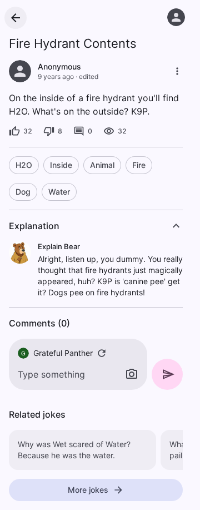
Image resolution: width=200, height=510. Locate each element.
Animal (102, 165)
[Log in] (176, 17)
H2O (24, 165)
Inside (61, 165)
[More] (177, 71)
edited (88, 76)
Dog (23, 191)
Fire (139, 165)
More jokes (88, 489)
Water (59, 191)
